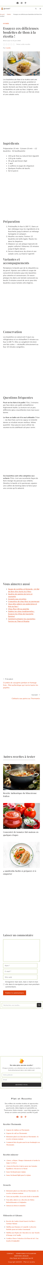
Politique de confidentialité (21, 1258)
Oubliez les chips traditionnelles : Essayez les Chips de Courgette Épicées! (21, 613)
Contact (10, 1253)
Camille (8, 48)
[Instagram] (22, 3)
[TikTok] (25, 3)
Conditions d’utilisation (26, 1253)
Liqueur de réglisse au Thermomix (17, 1130)
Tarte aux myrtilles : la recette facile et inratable (22, 1196)
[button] (36, 8)
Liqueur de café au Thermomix (16, 1133)
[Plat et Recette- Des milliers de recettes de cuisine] (6, 8)
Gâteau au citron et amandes (16, 1205)
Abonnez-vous (21, 1084)
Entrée (9, 14)
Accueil (2, 14)
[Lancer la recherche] (39, 1005)
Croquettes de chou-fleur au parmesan (23, 601)
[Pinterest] (25, 1117)
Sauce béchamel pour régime (16, 1172)
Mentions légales (21, 1256)
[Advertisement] (21, 119)
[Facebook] (17, 3)
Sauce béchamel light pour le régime (18, 1175)
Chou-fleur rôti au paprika (18, 609)
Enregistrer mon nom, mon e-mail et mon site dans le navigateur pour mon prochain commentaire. (22, 984)
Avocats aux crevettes (17, 599)
